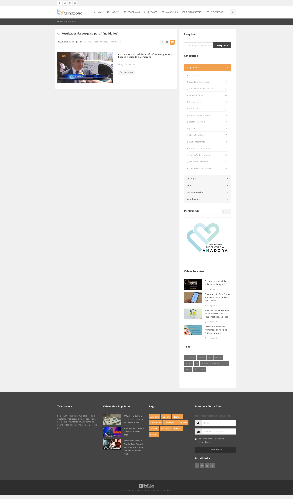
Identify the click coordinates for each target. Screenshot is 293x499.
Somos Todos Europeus (208, 155)
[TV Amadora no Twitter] (64, 3)
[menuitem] (98, 12)
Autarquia (165, 428)
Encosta (177, 428)
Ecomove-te (208, 102)
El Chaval (208, 108)
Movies (218, 357)
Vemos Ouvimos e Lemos (208, 168)
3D (196, 363)
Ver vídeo (129, 72)
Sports (189, 363)
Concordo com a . (211, 440)
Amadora (154, 416)
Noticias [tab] (191, 178)
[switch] (196, 439)
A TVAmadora (217, 12)
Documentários (194, 12)
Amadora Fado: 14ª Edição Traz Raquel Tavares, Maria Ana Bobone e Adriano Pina (133, 447)
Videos (202, 357)
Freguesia (182, 422)
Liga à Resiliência (208, 135)
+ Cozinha (208, 75)
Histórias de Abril (208, 121)
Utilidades (152, 12)
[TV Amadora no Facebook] (59, 3)
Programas (134, 12)
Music (188, 369)
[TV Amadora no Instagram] (70, 3)
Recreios (178, 416)
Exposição (169, 422)
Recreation (200, 369)
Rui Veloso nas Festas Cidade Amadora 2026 (134, 431)
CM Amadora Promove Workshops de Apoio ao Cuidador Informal (216, 329)
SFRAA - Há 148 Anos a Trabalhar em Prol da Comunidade (133, 419)
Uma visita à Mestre (208, 161)
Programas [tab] (192, 67)
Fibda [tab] (189, 185)
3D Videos (190, 357)
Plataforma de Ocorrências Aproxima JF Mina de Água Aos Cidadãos (217, 297)
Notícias (115, 12)
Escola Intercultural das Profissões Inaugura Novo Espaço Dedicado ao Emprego (146, 55)
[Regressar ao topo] (283, 480)
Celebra (166, 416)
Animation (216, 363)
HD (210, 357)
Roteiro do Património (208, 148)
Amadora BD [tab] (193, 199)
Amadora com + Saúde (208, 81)
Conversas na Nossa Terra (208, 88)
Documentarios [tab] (194, 192)
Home (100, 12)
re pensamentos (208, 141)
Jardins (208, 128)
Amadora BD (171, 12)
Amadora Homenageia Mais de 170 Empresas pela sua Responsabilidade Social (218, 313)
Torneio (153, 428)
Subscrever (215, 449)
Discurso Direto (208, 95)
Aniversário (155, 422)
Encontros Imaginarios (208, 115)
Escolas (153, 434)
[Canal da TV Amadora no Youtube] (75, 3)
